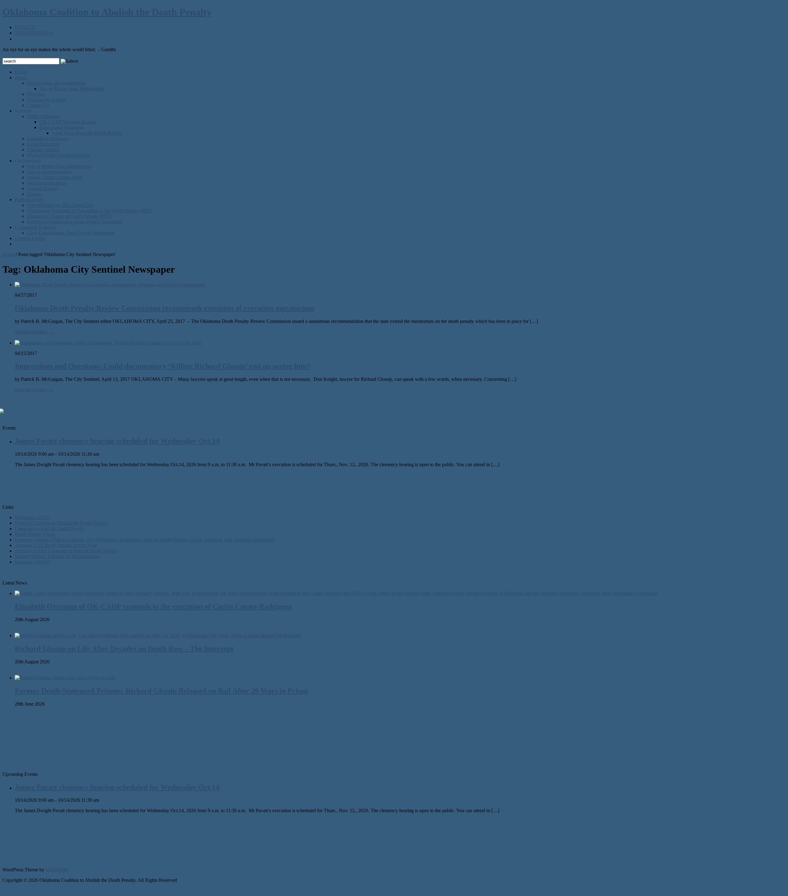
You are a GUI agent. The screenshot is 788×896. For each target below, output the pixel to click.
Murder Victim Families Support (58, 155)
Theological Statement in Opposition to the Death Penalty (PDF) (89, 210)
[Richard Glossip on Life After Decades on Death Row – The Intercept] (157, 635)
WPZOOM (57, 869)
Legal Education (43, 144)
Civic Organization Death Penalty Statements (71, 232)
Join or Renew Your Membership (71, 88)
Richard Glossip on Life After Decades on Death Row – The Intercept (124, 649)
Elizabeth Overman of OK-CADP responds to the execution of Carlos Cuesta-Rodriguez (153, 606)
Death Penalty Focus (35, 534)
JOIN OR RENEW (34, 32)
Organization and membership (56, 83)
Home (21, 72)
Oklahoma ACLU (32, 517)
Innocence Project (32, 561)
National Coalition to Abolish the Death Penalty (61, 523)
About (21, 77)
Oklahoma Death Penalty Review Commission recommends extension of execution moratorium (164, 308)
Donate (34, 194)
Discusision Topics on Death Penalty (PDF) (69, 216)
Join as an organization (49, 171)
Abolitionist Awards (46, 99)
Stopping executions (46, 182)
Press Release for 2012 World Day (60, 205)
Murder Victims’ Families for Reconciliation (57, 556)
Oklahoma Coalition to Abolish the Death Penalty (106, 12)
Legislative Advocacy (48, 138)
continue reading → (34, 331)
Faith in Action (29, 199)
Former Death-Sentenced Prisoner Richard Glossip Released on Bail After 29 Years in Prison (161, 691)
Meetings (36, 94)
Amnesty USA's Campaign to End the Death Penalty (66, 550)
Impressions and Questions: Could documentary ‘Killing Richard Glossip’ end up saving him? (162, 366)
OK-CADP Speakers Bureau (67, 121)
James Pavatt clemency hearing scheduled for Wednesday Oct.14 (117, 441)
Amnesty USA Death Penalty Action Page (56, 545)
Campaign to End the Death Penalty (50, 528)
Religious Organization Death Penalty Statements (75, 221)
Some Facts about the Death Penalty (87, 133)
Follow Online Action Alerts (54, 177)
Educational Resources (61, 127)
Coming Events (42, 188)
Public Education (43, 116)
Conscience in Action (35, 227)
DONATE (25, 27)
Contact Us (38, 105)
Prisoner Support (43, 149)
